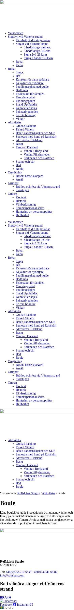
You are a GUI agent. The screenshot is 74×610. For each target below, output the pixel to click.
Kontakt (21, 197)
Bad (18, 165)
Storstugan (22, 190)
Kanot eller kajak (26, 108)
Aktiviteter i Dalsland (29, 140)
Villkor (20, 118)
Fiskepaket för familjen (30, 93)
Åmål (19, 179)
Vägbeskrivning (26, 204)
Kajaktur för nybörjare (30, 83)
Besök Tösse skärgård (29, 176)
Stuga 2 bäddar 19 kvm (38, 58)
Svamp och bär (25, 161)
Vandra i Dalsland (27, 147)
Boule (19, 168)
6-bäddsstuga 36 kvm (37, 51)
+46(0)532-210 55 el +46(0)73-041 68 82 (31, 571)
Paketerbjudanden (27, 111)
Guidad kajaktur (26, 126)
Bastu (19, 143)
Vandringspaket (25, 97)
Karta (19, 65)
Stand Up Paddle (26, 104)
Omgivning (15, 172)
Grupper (13, 183)
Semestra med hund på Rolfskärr (36, 136)
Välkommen (15, 33)
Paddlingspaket (25, 101)
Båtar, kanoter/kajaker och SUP (35, 133)
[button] (37, 599)
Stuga (19, 72)
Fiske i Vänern (25, 129)
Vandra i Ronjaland (36, 151)
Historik (21, 201)
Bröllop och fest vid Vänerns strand (38, 186)
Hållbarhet (22, 215)
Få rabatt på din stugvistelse (33, 40)
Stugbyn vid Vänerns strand (25, 36)
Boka (19, 61)
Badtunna (22, 90)
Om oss (12, 193)
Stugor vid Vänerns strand (32, 43)
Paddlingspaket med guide (32, 86)
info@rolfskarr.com (12, 575)
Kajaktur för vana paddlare (32, 79)
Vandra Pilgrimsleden (37, 154)
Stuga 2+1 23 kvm (35, 54)
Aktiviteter (14, 122)
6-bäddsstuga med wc (37, 47)
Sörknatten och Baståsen (39, 158)
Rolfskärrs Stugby (28, 493)
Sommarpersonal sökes (30, 208)
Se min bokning (26, 115)
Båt (18, 76)
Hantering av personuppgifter (34, 211)
